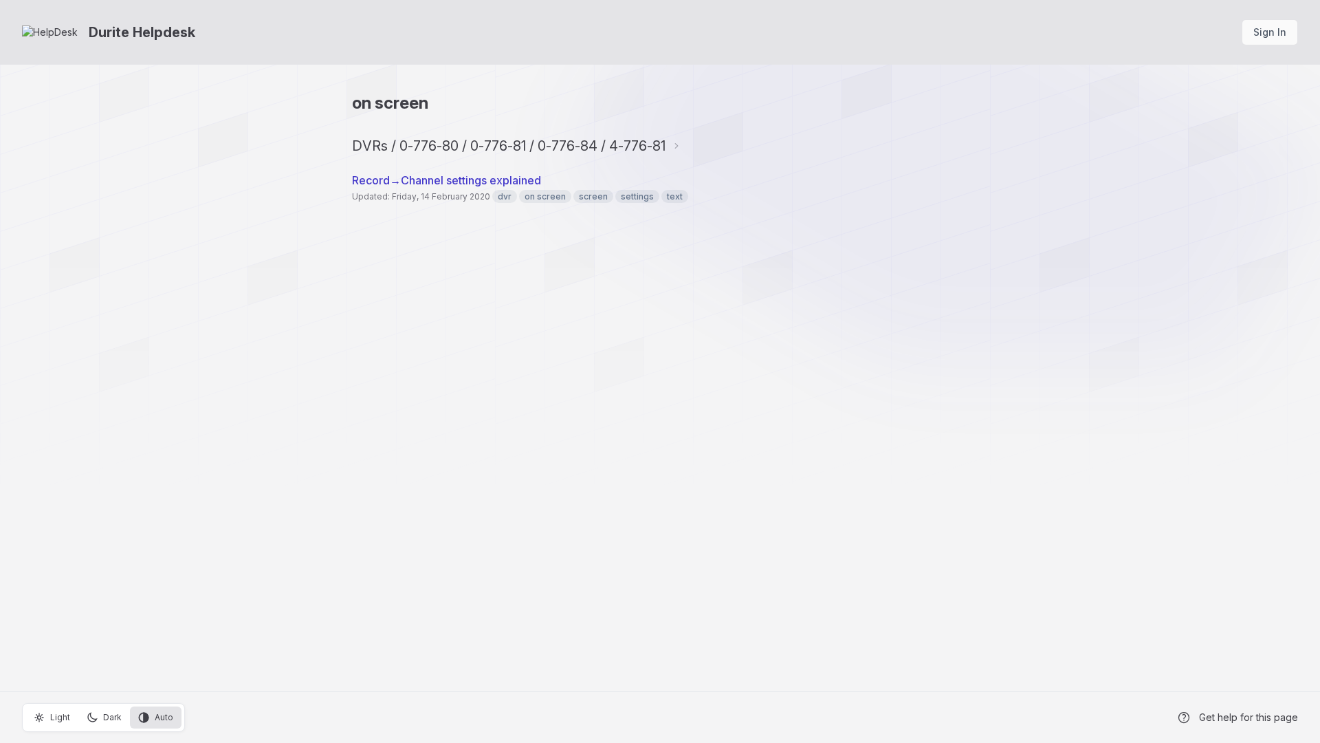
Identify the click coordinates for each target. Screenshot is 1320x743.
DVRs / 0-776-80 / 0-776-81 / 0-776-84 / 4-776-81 (509, 146)
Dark (112, 717)
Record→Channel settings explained (446, 180)
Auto (164, 717)
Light (60, 717)
